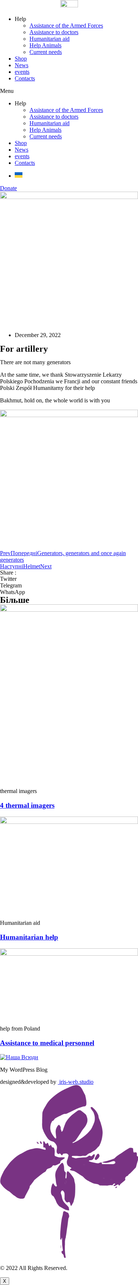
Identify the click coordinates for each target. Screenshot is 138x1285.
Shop (21, 58)
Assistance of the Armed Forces (66, 25)
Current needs (45, 52)
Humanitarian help (29, 937)
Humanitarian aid (49, 39)
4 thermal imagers (27, 805)
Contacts (25, 78)
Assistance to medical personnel (47, 1043)
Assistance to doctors (53, 32)
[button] (69, 91)
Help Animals (45, 45)
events (22, 72)
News (21, 65)
